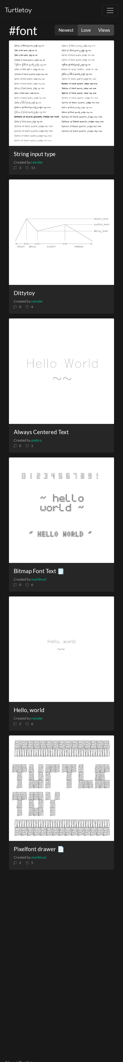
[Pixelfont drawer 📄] (61, 788)
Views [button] (104, 30)
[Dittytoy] (61, 232)
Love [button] (86, 30)
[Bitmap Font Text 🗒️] (61, 510)
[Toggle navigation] (110, 10)
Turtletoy (18, 10)
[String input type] (61, 93)
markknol (38, 579)
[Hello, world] (61, 649)
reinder (37, 162)
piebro (36, 440)
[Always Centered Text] (61, 371)
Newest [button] (66, 30)
